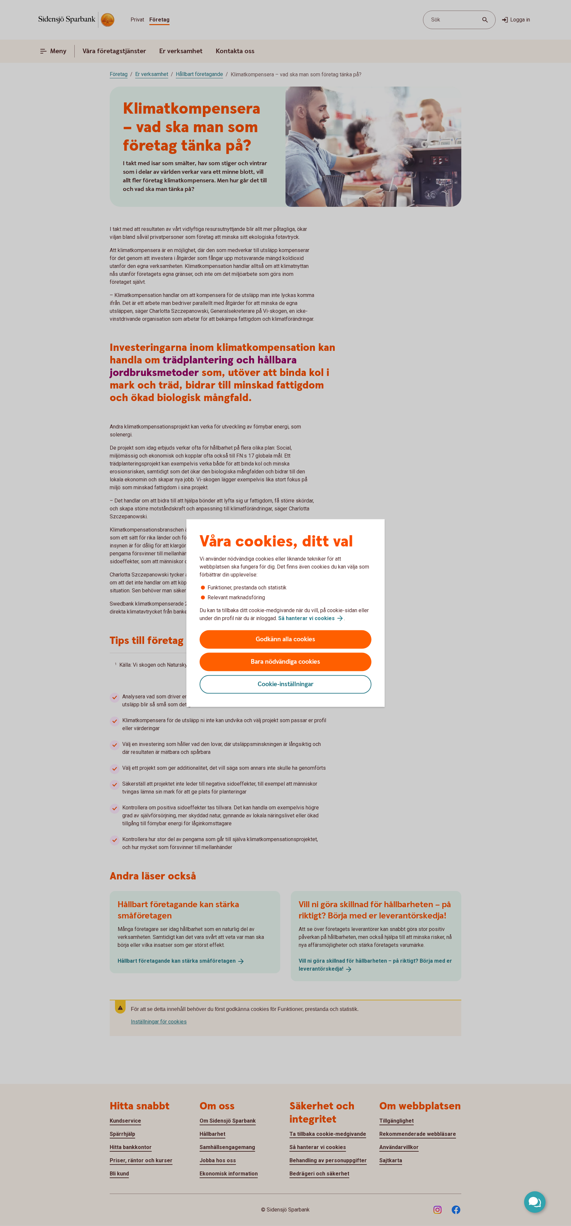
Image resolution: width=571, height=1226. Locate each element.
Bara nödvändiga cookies (285, 662)
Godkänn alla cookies (285, 639)
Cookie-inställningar (286, 684)
